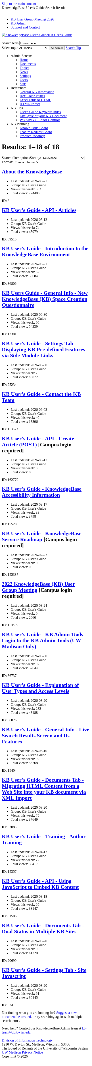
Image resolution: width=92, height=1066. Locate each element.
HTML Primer (30, 104)
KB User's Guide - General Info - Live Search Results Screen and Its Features (45, 736)
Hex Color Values (32, 96)
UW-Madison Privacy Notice (22, 1052)
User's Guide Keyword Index (40, 112)
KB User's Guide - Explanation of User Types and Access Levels (40, 688)
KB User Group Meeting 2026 (32, 19)
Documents (28, 64)
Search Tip (73, 48)
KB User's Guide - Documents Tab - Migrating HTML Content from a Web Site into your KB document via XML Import (44, 789)
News (24, 72)
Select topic (10, 48)
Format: (7, 162)
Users (24, 80)
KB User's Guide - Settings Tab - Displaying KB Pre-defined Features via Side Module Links (43, 349)
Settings (25, 76)
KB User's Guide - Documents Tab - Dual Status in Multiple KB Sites (43, 928)
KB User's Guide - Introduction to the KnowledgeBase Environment (45, 251)
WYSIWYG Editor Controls (40, 120)
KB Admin (18, 23)
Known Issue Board (34, 128)
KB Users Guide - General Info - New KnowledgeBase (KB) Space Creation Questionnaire (45, 299)
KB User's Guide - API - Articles (39, 210)
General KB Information (37, 92)
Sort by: (35, 158)
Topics (24, 68)
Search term (10, 43)
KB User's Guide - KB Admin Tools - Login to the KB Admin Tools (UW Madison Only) (44, 640)
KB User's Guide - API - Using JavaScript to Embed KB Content (40, 884)
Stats (23, 84)
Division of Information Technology (27, 1040)
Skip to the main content (19, 4)
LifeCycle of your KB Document (43, 116)
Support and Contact (25, 27)
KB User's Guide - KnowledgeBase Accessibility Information (42, 492)
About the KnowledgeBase (32, 172)
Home (24, 60)
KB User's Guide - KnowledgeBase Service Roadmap (42, 536)
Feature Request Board (36, 132)
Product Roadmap (32, 136)
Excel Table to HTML (35, 100)
